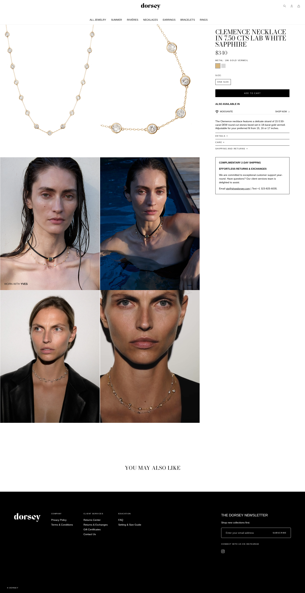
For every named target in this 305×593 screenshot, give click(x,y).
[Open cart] (298, 6)
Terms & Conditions (62, 524)
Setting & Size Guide (129, 524)
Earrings (169, 19)
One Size (223, 82)
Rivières (132, 19)
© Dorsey (12, 588)
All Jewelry (98, 19)
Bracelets (187, 19)
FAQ (120, 519)
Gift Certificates (92, 529)
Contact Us (89, 534)
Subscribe (279, 533)
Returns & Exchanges (95, 524)
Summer (116, 19)
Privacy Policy (59, 519)
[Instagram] (223, 551)
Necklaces (150, 19)
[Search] (284, 6)
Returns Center (92, 519)
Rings (204, 19)
